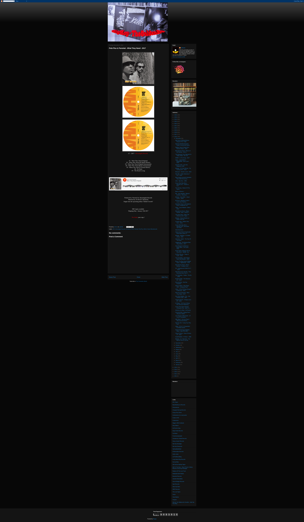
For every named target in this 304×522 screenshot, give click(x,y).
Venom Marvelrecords (152, 229)
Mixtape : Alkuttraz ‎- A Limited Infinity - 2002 (182, 236)
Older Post (165, 277)
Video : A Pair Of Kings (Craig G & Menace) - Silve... (183, 290)
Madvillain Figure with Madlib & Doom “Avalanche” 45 (183, 204)
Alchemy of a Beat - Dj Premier (183, 310)
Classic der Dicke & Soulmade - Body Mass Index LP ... (183, 232)
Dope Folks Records (178, 430)
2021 (175, 125)
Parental (136, 229)
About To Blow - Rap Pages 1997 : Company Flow (182, 286)
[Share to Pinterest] (133, 227)
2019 (175, 130)
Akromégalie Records (120, 229)
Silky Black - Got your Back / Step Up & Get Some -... (182, 320)
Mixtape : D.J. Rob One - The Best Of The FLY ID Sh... (182, 339)
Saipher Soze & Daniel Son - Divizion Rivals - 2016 (182, 148)
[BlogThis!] (128, 227)
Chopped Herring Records (179, 410)
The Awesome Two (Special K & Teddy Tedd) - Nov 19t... (183, 155)
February (178, 362)
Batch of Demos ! (179, 191)
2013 (175, 371)
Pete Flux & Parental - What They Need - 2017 (182, 293)
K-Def (132, 229)
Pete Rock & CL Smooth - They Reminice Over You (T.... (183, 272)
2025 (175, 117)
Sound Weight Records (178, 481)
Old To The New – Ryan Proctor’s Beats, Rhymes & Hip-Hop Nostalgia (183, 467)
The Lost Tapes (176, 491)
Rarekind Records (177, 476)
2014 (175, 369)
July (177, 351)
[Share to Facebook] (131, 227)
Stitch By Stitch (176, 486)
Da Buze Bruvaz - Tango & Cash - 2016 (182, 255)
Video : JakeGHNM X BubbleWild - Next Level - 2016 (182, 161)
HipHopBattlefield (177, 449)
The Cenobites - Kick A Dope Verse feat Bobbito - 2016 (182, 258)
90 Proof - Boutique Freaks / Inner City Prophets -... (182, 201)
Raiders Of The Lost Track (179, 471)
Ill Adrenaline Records (178, 451)
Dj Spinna (128, 229)
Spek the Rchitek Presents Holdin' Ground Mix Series (182, 144)
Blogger (154, 518)
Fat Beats (175, 433)
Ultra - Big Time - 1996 (181, 180)
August (177, 349)
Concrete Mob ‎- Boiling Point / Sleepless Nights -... (182, 313)
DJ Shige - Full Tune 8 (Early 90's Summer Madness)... (182, 304)
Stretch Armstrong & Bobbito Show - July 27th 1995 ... (182, 330)
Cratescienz (176, 420)
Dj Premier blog (176, 428)
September (179, 347)
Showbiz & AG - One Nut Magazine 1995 (181, 165)
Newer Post (112, 277)
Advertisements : (179, 229)
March (177, 360)
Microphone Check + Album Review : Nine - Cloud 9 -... (182, 211)
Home (138, 277)
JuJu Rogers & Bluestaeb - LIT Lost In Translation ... (183, 316)
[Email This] (127, 227)
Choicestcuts (176, 407)
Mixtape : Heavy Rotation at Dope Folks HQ (182, 218)
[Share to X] (130, 227)
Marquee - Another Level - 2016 (183, 171)
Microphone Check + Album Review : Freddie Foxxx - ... (182, 265)
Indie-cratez (176, 454)
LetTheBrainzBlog (177, 456)
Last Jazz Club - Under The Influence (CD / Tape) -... (182, 215)
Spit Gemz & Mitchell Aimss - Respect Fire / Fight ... (182, 141)
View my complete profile (179, 56)
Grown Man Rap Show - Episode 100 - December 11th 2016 (182, 226)
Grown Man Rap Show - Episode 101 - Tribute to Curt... (182, 184)
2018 (175, 132)
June (177, 353)
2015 (175, 367)
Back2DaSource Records (179, 404)
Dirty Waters (176, 425)
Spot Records (176, 484)
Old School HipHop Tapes (179, 464)
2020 (175, 127)
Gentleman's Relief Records (180, 438)
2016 (175, 136)
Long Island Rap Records (179, 459)
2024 (175, 119)
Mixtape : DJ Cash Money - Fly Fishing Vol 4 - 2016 (183, 169)
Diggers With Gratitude (178, 423)
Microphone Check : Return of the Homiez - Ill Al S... (182, 151)
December (178, 138)
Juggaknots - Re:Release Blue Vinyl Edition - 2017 (183, 243)
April (177, 358)
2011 (175, 376)
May (177, 356)
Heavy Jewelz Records (178, 441)
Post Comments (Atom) (141, 281)
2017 (114, 229)
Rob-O (145, 229)
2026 (175, 115)
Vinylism (175, 499)
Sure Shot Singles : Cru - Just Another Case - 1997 (182, 297)
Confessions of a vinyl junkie (180, 415)
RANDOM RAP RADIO (178, 473)
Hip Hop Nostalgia (177, 443)
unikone (183, 47)
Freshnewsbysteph (177, 436)
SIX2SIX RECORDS (177, 478)
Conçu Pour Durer (177, 412)
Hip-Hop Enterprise (177, 446)
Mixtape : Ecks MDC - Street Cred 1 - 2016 (182, 197)
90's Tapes (175, 402)
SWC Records (176, 489)
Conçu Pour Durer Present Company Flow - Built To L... (183, 307)
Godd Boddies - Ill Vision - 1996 (183, 336)
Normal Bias (176, 462)
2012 (175, 373)
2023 (175, 121)
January (178, 364)
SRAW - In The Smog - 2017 (182, 157)
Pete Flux (141, 229)
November (178, 343)
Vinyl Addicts (176, 497)
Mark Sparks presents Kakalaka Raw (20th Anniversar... (183, 178)
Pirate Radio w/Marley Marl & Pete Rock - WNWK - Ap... (182, 251)
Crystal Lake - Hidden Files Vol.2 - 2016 (182, 222)
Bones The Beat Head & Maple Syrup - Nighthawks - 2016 (183, 262)
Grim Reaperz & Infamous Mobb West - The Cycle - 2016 (182, 247)
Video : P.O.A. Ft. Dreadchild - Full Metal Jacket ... (182, 327)
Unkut (174, 494)
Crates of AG (176, 417)
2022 (175, 123)
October (178, 345)
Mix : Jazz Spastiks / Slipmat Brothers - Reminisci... (182, 194)
